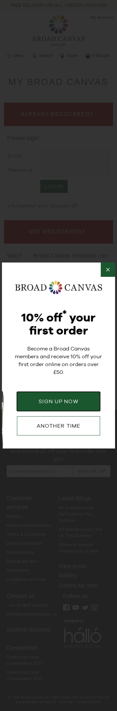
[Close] (108, 270)
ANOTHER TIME (58, 426)
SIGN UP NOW (58, 401)
